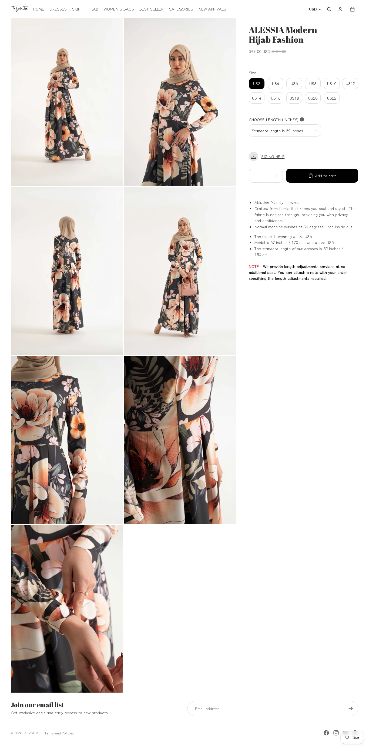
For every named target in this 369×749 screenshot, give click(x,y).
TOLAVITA (30, 732)
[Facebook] (326, 733)
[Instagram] (336, 733)
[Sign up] (350, 708)
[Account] (340, 9)
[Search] (329, 9)
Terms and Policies (59, 733)
